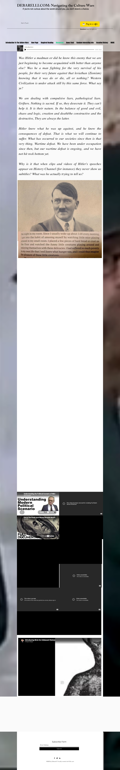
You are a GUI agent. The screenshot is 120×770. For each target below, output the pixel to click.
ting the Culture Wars (77, 6)
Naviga (56, 6)
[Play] (25, 49)
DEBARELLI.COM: (34, 6)
